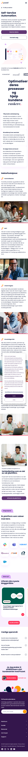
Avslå (14, 399)
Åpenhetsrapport (21, 746)
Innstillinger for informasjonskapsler (14, 392)
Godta (14, 396)
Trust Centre (4, 746)
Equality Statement (12, 746)
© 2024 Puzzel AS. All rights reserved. (9, 744)
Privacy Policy (21, 744)
